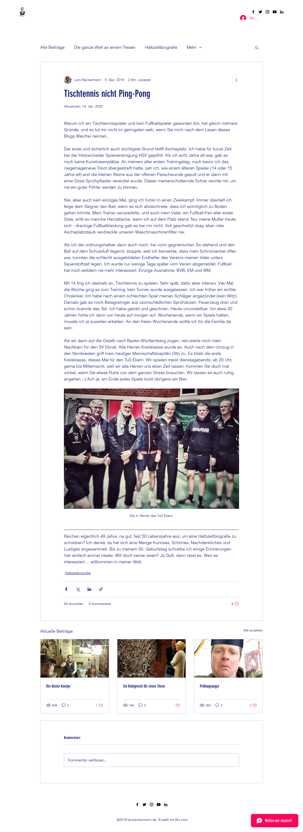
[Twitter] (260, 11)
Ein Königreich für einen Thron (144, 686)
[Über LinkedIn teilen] (89, 589)
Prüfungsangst (209, 686)
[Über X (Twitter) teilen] (78, 589)
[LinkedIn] (281, 11)
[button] (256, 47)
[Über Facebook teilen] (66, 589)
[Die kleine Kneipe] (74, 658)
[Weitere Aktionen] (236, 80)
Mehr (191, 47)
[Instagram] (267, 11)
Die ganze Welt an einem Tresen (104, 47)
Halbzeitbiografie (161, 47)
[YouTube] (274, 11)
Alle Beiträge (52, 47)
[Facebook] (253, 11)
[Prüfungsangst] (228, 658)
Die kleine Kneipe (58, 686)
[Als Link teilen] (101, 589)
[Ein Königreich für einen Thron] (151, 658)
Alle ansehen (253, 630)
